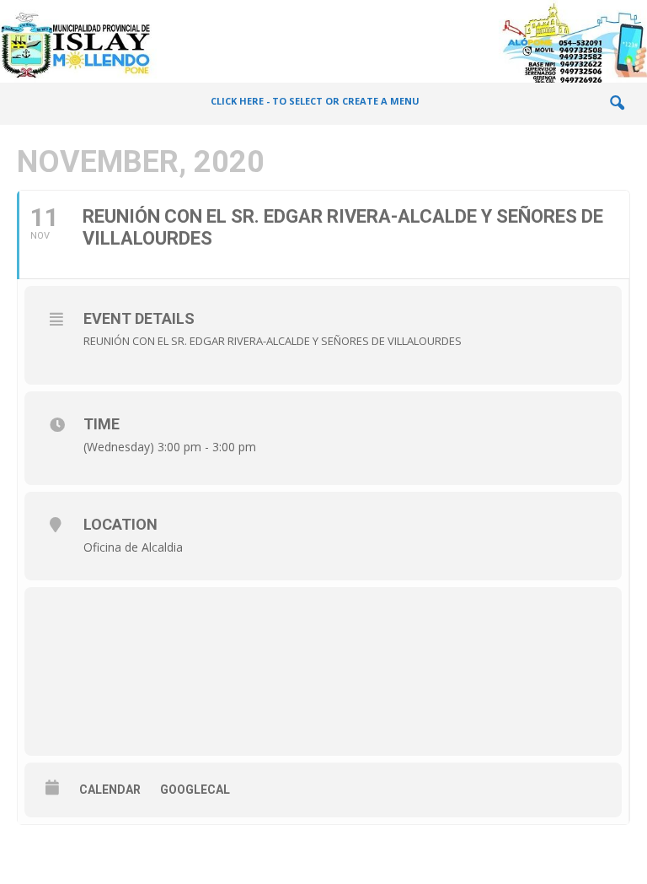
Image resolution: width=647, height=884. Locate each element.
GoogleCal (195, 789)
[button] (616, 103)
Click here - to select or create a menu (315, 100)
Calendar (110, 789)
